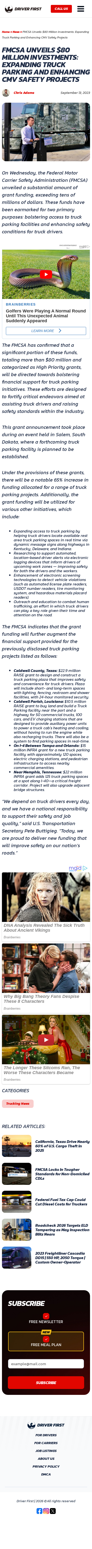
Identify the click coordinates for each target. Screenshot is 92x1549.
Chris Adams (24, 93)
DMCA (46, 1474)
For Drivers (46, 1435)
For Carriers (46, 1443)
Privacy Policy (46, 1467)
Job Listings (46, 1451)
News (16, 32)
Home (6, 32)
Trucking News (17, 1103)
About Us (46, 1459)
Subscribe (26, 1303)
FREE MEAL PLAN (46, 1344)
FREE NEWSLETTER (46, 1321)
